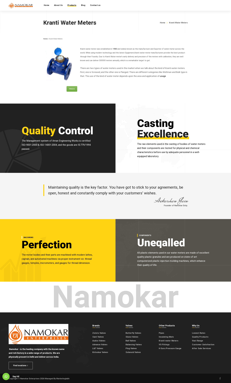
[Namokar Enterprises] (21, 5)
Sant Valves (98, 337)
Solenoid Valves (133, 352)
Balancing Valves (134, 344)
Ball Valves (131, 341)
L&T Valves (97, 348)
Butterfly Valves (133, 333)
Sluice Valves (132, 337)
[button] (6, 376)
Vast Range (197, 341)
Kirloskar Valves (100, 352)
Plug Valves (131, 348)
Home (162, 23)
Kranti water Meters (168, 341)
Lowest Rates (198, 333)
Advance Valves (99, 344)
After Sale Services (201, 348)
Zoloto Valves (99, 333)
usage (163, 76)
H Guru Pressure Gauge (170, 348)
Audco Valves (98, 341)
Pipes (161, 333)
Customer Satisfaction (203, 344)
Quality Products (200, 337)
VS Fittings (164, 344)
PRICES (72, 89)
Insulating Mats (166, 337)
